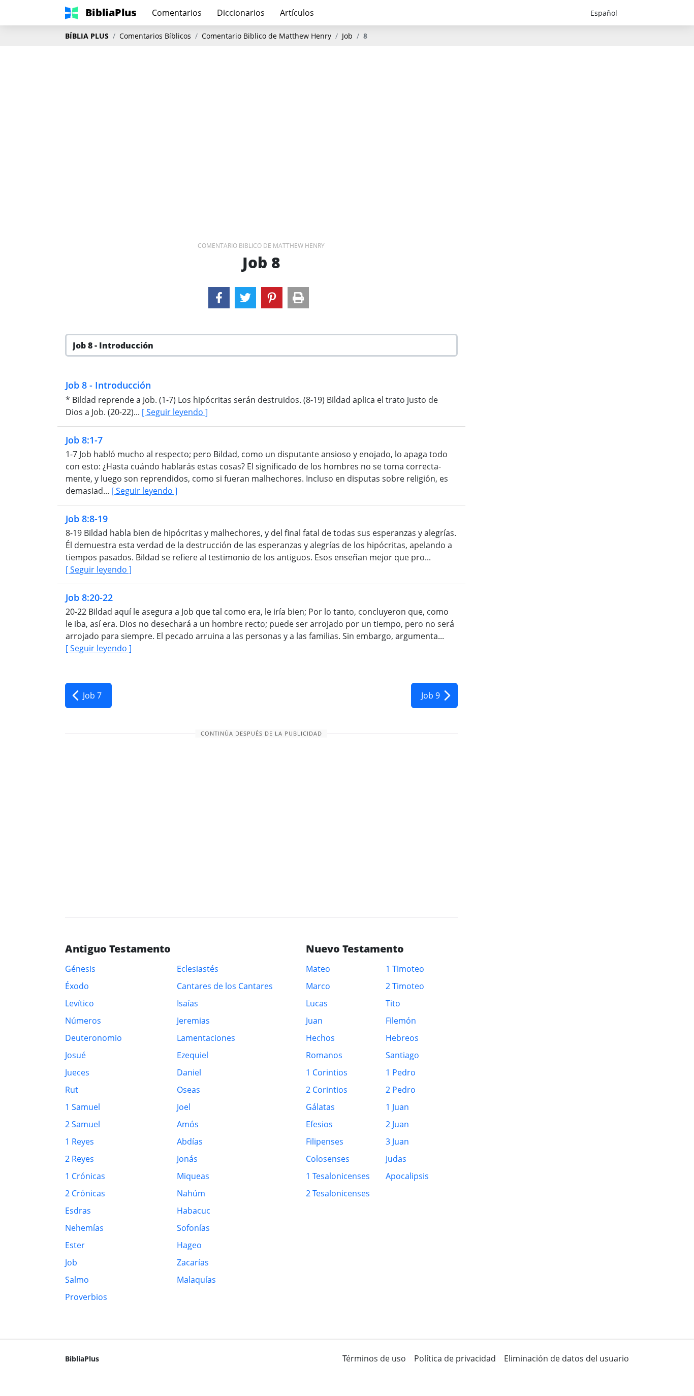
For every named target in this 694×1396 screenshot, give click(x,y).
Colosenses (328, 1158)
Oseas (188, 1089)
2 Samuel (82, 1124)
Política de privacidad (455, 1358)
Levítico (79, 1003)
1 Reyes (79, 1141)
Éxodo (77, 986)
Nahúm (191, 1193)
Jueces (77, 1072)
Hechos (320, 1037)
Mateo (318, 968)
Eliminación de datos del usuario (566, 1358)
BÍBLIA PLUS (87, 36)
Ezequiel (192, 1055)
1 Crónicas (85, 1176)
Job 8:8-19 (87, 519)
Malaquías (196, 1279)
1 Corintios (327, 1072)
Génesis (80, 968)
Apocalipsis (407, 1176)
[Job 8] (219, 297)
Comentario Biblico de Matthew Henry (266, 36)
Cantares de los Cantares (225, 986)
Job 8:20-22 (89, 597)
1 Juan (397, 1107)
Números (83, 1020)
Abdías (190, 1141)
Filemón (401, 1020)
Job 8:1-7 (84, 440)
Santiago (402, 1055)
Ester (75, 1245)
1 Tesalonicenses (338, 1176)
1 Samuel (82, 1107)
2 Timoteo (405, 986)
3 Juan (397, 1141)
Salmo (77, 1279)
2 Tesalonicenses (338, 1193)
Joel (184, 1107)
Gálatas (320, 1107)
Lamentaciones (206, 1037)
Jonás (187, 1158)
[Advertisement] (347, 127)
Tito (393, 1003)
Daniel (189, 1072)
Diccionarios (241, 12)
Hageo (189, 1245)
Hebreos (402, 1037)
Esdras (78, 1210)
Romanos (324, 1055)
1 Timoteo (405, 968)
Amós (188, 1124)
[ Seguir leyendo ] (175, 412)
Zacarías (193, 1262)
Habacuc (193, 1210)
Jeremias (193, 1020)
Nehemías (84, 1227)
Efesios (319, 1124)
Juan (314, 1020)
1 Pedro (401, 1072)
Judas (396, 1158)
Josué (75, 1055)
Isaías (187, 1003)
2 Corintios (327, 1089)
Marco (318, 986)
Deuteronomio (93, 1037)
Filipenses (324, 1141)
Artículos (297, 12)
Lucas (317, 1003)
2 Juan (397, 1124)
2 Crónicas (85, 1193)
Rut (71, 1089)
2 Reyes (79, 1158)
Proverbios (86, 1297)
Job (347, 36)
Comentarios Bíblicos (155, 36)
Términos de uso (374, 1358)
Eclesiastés (197, 968)
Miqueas (193, 1176)
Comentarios (177, 12)
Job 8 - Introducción (108, 385)
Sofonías (193, 1227)
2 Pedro (401, 1089)
